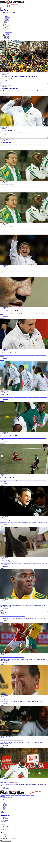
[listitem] (2, 795)
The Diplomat (5, 818)
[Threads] (3, 10)
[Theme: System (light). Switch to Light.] (2, 9)
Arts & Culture (3, 821)
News (2, 799)
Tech (4, 808)
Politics (1, 811)
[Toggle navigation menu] (1, 8)
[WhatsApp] (6, 10)
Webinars (4, 827)
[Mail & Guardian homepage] (24, 3)
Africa (4, 803)
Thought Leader (5, 815)
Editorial (4, 817)
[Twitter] (5, 10)
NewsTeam (15, 838)
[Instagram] (1, 10)
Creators (3, 796)
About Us (4, 836)
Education (5, 805)
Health (4, 806)
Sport (4, 809)
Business (2, 812)
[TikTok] (4, 10)
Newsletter (5, 834)
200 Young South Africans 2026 (6, 797)
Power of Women (6, 826)
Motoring (4, 807)
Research (4, 835)
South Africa (5, 802)
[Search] (4, 9)
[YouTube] (7, 10)
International (5, 804)
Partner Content (3, 829)
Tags (1, 796)
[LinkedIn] (2, 10)
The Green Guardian (4, 820)
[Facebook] (0, 10)
